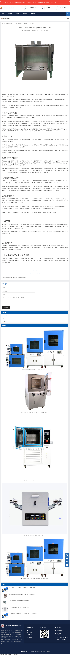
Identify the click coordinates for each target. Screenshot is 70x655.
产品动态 (4, 321)
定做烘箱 (20, 277)
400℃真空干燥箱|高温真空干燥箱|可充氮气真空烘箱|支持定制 (34, 412)
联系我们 (25, 13)
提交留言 (6, 307)
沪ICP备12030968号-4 (45, 651)
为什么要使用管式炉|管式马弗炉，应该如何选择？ (34, 535)
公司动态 (4, 315)
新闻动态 (17, 13)
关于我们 (10, 13)
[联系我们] (67, 558)
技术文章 (12, 23)
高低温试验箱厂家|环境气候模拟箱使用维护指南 (34, 481)
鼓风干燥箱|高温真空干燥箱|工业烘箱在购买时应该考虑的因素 (34, 369)
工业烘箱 (24, 277)
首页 (3, 13)
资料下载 (33, 13)
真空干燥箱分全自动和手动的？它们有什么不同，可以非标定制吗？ (34, 578)
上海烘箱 (15, 277)
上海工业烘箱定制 (8, 277)
